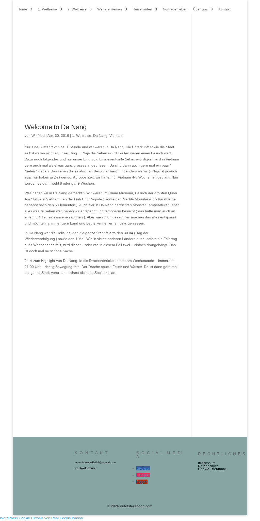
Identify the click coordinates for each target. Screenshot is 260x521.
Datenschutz (208, 466)
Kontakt (224, 9)
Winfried (38, 135)
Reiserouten (142, 9)
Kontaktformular (85, 468)
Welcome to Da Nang (56, 127)
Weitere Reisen (109, 9)
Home (22, 9)
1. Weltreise (47, 9)
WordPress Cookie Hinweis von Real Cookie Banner (42, 518)
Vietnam (116, 135)
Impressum (207, 463)
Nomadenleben (175, 9)
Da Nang (100, 135)
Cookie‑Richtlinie (212, 469)
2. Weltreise (77, 9)
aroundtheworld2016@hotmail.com (95, 462)
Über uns (200, 9)
